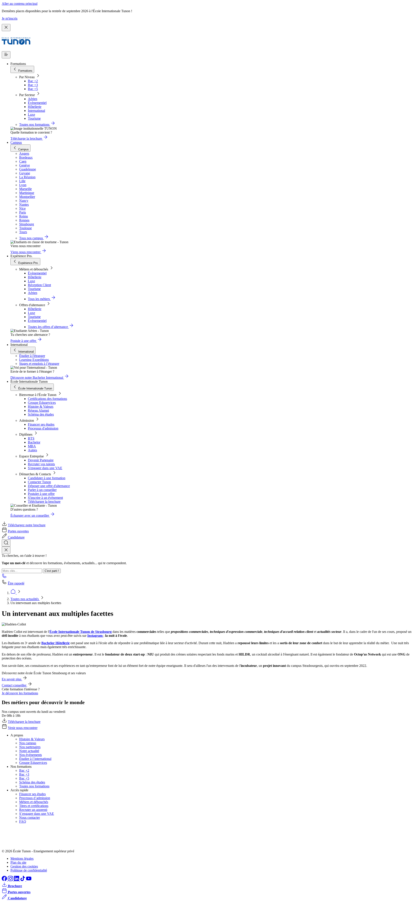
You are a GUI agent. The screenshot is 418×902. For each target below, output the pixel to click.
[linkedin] (17, 880)
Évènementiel (37, 103)
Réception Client (39, 285)
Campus (16, 142)
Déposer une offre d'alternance (49, 486)
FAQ (22, 821)
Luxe (31, 114)
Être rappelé (16, 583)
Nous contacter (29, 817)
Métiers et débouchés (33, 802)
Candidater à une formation (46, 478)
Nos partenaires (29, 747)
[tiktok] (23, 880)
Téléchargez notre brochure (27, 525)
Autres (32, 450)
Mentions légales (22, 858)
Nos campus (27, 743)
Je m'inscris (9, 18)
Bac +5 (33, 89)
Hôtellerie (34, 107)
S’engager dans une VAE (36, 813)
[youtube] (28, 880)
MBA (32, 446)
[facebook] (5, 880)
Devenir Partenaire (41, 460)
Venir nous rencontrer (22, 728)
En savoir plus (12, 679)
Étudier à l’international (35, 759)
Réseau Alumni (38, 410)
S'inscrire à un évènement (45, 497)
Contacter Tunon (39, 482)
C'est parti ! (52, 570)
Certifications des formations (47, 399)
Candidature (16, 537)
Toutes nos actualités (25, 599)
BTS (31, 438)
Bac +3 (33, 85)
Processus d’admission (34, 798)
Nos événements (30, 755)
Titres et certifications (33, 806)
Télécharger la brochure (44, 501)
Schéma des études (41, 414)
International (36, 110)
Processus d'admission (43, 428)
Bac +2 (33, 81)
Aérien (32, 99)
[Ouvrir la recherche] (6, 543)
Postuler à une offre (41, 494)
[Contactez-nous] (4, 577)
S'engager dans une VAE (45, 468)
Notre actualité (29, 751)
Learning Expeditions (34, 360)
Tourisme (34, 118)
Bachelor (34, 442)
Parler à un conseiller (42, 490)
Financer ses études (41, 424)
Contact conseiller (14, 685)
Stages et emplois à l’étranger (39, 363)
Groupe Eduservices (42, 402)
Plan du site (18, 862)
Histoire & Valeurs (40, 406)
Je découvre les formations (20, 693)
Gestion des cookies (24, 866)
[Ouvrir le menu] (6, 54)
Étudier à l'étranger (32, 356)
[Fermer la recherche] (6, 550)
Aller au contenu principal (19, 3)
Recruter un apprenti (33, 810)
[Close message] (6, 27)
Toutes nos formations (34, 786)
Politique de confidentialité (28, 870)
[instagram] (11, 880)
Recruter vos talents (41, 464)
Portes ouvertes (18, 531)
